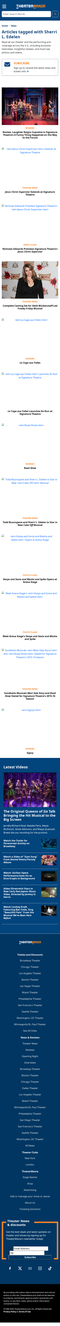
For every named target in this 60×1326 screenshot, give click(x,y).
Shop (30, 1183)
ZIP (8, 1253)
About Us (30, 1202)
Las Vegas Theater (30, 986)
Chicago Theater (30, 967)
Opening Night (30, 1056)
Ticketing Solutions (30, 1209)
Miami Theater (30, 992)
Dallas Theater (30, 1088)
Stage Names (30, 1177)
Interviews (30, 1062)
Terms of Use (25, 1311)
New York (30, 1158)
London (30, 1164)
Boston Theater (30, 979)
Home (5, 25)
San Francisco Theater (30, 1005)
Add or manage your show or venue (30, 1196)
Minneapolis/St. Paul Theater (30, 1024)
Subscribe (30, 1257)
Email (9, 1248)
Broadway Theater (30, 960)
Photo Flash (30, 575)
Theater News (30, 187)
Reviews (30, 128)
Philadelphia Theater (30, 998)
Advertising (30, 1190)
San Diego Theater (30, 1120)
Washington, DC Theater (30, 1018)
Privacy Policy (9, 1311)
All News (30, 1145)
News (13, 25)
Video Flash (30, 244)
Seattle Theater (30, 1011)
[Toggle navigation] (1, 6)
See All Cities (30, 1030)
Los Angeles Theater (30, 973)
